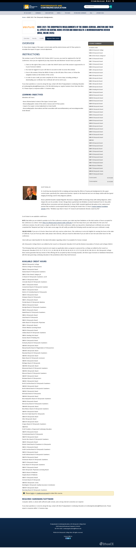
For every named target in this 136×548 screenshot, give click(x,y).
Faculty (34, 38)
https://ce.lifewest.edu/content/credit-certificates (57, 223)
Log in (109, 1)
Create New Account (99, 1)
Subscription (49, 13)
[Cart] (113, 1)
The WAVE (67, 13)
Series (59, 13)
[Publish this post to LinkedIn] (70, 539)
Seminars (38, 13)
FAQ (91, 13)
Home (24, 17)
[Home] (45, 6)
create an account (42, 493)
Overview (26, 38)
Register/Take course (53, 38)
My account (27, 13)
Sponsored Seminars (80, 13)
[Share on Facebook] (66, 539)
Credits (42, 38)
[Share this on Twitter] (68, 539)
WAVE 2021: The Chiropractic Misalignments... (40, 17)
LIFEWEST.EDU (100, 13)
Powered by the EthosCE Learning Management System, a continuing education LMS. (106, 544)
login (32, 493)
